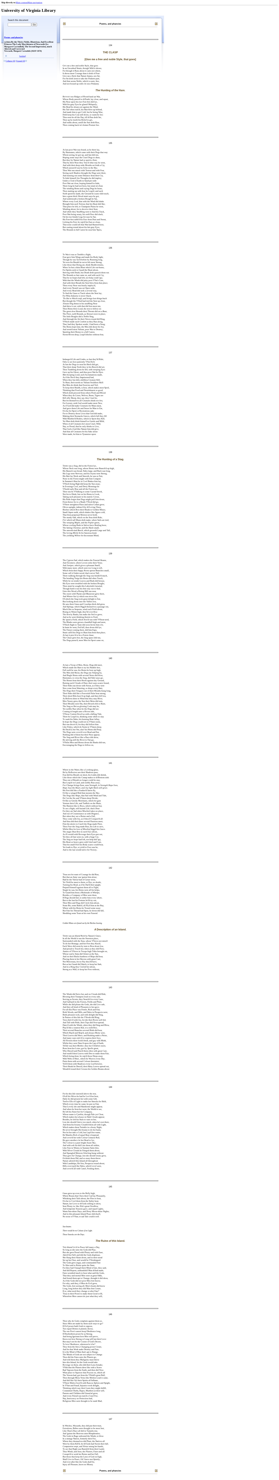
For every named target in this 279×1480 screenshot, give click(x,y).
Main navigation (35, 2)
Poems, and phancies (13, 37)
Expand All (20, 61)
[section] (22, 56)
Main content (22, 2)
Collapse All (10, 61)
